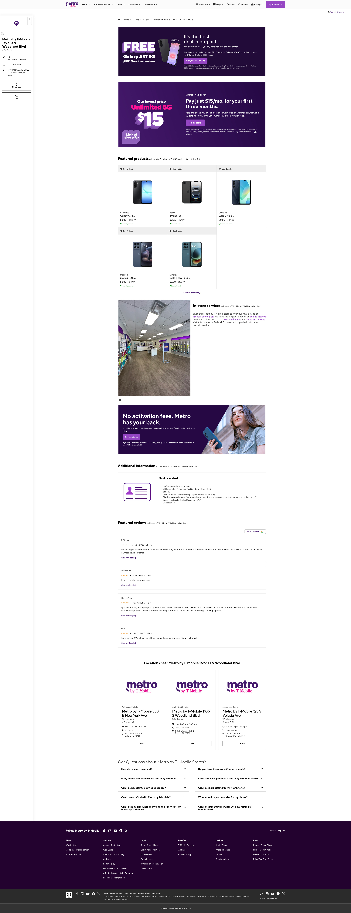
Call (16, 98)
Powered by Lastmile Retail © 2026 (176, 908)
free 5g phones (258, 316)
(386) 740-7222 (132, 730)
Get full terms (234, 68)
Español (340, 12)
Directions (16, 87)
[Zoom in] (30, 19)
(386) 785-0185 (182, 727)
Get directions (131, 437)
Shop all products (191, 293)
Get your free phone (195, 60)
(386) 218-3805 (232, 730)
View (141, 743)
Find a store (195, 123)
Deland (146, 20)
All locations (123, 20)
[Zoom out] (30, 23)
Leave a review (252, 531)
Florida (136, 20)
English (333, 12)
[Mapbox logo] (2, 33)
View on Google (128, 558)
